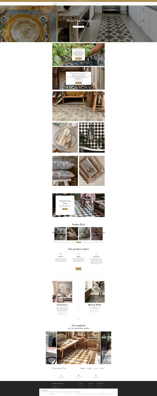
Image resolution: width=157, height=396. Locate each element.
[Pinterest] (57, 387)
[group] (60, 233)
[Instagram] (55, 387)
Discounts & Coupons (100, 386)
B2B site (94, 3)
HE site (91, 3)
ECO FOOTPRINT (81, 385)
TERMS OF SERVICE (90, 386)
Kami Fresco (62, 305)
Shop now (82, 360)
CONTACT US (89, 385)
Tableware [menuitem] (63, 3)
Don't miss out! (78, 26)
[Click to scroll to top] (104, 382)
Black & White (94, 305)
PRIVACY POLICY (90, 387)
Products (98, 384)
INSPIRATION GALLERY (82, 386)
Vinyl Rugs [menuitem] (59, 3)
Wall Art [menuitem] (72, 3)
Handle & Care (99, 385)
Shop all (78, 242)
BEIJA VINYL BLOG (81, 387)
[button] (53, 232)
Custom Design (99, 387)
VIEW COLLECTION (62, 313)
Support (97, 3)
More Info (78, 268)
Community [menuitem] (77, 3)
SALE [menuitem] (81, 3)
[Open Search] (99, 4)
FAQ (88, 384)
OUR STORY (80, 384)
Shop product (60, 361)
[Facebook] (53, 387)
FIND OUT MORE (78, 58)
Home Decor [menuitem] (68, 3)
